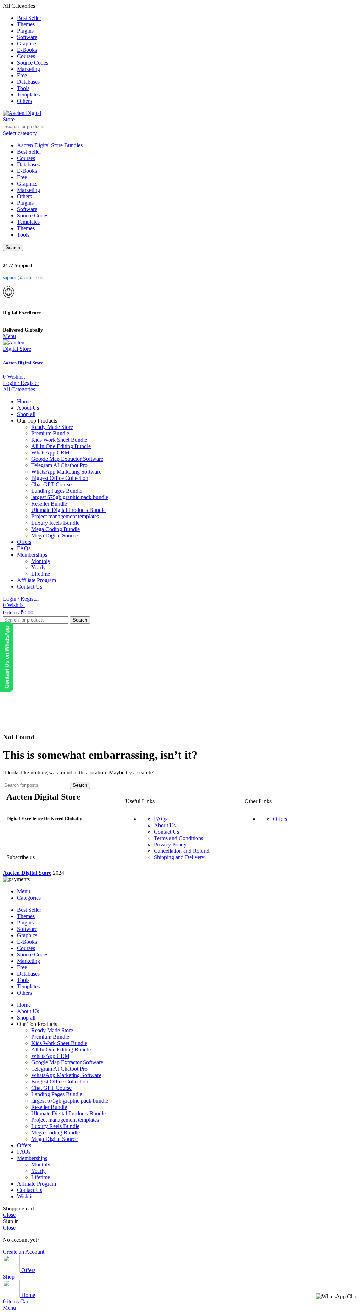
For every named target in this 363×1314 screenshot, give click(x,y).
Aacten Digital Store (23, 362)
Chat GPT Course (51, 484)
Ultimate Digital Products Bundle (68, 510)
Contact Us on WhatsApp (7, 657)
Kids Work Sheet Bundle (59, 440)
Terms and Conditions (178, 838)
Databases (28, 164)
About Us (165, 825)
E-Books (27, 171)
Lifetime (40, 574)
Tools (23, 235)
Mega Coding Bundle (55, 529)
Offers (280, 819)
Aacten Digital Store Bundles (50, 145)
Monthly (40, 561)
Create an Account (23, 1252)
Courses (26, 158)
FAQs (160, 819)
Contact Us (166, 832)
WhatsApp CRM (50, 452)
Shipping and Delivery (179, 857)
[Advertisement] (181, 677)
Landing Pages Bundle (56, 491)
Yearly (38, 567)
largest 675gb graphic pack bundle (69, 497)
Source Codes (32, 215)
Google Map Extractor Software (67, 459)
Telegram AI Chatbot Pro (59, 465)
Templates (28, 222)
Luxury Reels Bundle (55, 523)
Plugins (25, 203)
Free (22, 177)
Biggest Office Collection (59, 478)
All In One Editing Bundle (61, 446)
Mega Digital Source (54, 535)
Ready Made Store (52, 427)
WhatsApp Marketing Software (66, 472)
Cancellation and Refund (182, 851)
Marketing (28, 190)
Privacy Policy (170, 844)
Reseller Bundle (49, 504)
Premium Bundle (50, 433)
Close (9, 1215)
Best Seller (29, 152)
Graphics (27, 184)
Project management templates (65, 516)
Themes (26, 228)
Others (24, 196)
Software (27, 209)
